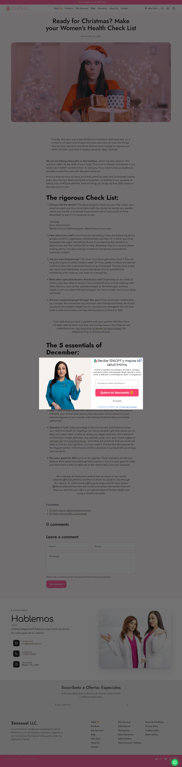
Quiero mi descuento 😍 (117, 392)
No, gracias (117, 401)
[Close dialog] (140, 360)
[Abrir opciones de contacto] (174, 762)
